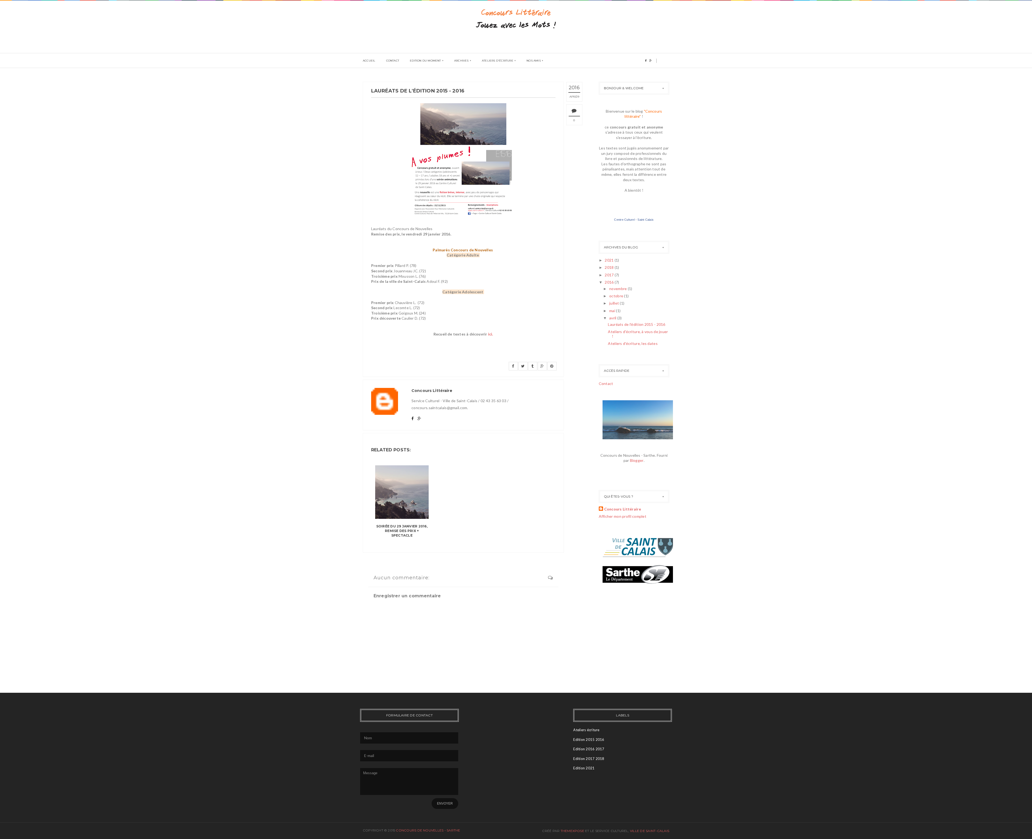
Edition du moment (425, 60)
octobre (616, 296)
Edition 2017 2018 (588, 758)
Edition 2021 (583, 768)
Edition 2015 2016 (588, 739)
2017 (609, 275)
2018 (609, 267)
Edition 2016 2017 (588, 749)
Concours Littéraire (622, 509)
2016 (609, 282)
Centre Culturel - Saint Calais (634, 219)
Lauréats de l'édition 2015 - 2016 (636, 324)
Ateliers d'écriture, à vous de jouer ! (638, 333)
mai (612, 310)
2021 (609, 260)
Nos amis (533, 60)
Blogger (637, 460)
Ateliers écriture (586, 730)
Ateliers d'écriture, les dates (632, 343)
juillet (614, 303)
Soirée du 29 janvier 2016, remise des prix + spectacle (402, 530)
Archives (461, 60)
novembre (618, 288)
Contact (392, 60)
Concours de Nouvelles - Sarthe (428, 830)
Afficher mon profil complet (623, 516)
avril (613, 318)
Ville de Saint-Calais (649, 831)
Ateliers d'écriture (497, 60)
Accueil (369, 60)
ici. (490, 334)
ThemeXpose (572, 831)
